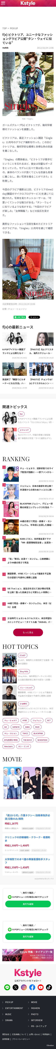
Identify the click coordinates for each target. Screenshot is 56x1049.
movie (34, 1002)
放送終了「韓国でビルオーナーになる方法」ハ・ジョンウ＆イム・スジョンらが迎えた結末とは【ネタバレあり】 (13, 381)
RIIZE (37, 727)
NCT (49, 720)
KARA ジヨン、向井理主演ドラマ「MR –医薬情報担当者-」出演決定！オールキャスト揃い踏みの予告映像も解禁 (36, 540)
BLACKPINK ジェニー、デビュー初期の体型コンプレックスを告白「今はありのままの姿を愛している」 (36, 505)
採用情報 (5, 1039)
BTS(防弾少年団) (11, 740)
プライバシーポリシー (21, 1039)
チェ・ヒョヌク (10, 720)
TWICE (25, 733)
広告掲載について (19, 1034)
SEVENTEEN (42, 740)
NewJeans (8, 746)
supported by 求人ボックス (44, 878)
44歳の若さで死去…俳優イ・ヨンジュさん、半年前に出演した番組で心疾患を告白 (36, 523)
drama (9, 1020)
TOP (4, 28)
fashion (35, 1008)
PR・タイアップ (38, 1026)
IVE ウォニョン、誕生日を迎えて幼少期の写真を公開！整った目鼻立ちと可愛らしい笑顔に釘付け (29, 590)
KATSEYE (16, 727)
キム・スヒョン (10, 733)
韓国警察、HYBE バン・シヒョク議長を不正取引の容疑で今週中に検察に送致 (29, 575)
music (8, 1014)
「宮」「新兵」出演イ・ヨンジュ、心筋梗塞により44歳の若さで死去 (28, 560)
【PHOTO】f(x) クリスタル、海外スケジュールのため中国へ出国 (41, 351)
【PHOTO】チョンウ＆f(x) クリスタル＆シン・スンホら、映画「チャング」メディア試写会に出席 (41, 381)
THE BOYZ (27, 740)
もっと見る (28, 632)
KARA (27, 727)
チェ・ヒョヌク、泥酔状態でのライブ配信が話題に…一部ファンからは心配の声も (36, 470)
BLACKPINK (38, 733)
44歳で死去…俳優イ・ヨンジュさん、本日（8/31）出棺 (29, 605)
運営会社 (5, 1034)
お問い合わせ (34, 1034)
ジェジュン (37, 720)
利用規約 (46, 1034)
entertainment (14, 1008)
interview (36, 1020)
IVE (5, 727)
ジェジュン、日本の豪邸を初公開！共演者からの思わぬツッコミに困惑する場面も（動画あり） (36, 488)
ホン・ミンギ (23, 746)
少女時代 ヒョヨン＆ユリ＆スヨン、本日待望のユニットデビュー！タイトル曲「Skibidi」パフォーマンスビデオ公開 (29, 620)
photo (34, 1014)
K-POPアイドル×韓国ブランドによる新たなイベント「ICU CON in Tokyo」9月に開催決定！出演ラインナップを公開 (14, 351)
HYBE (25, 720)
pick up (9, 1002)
